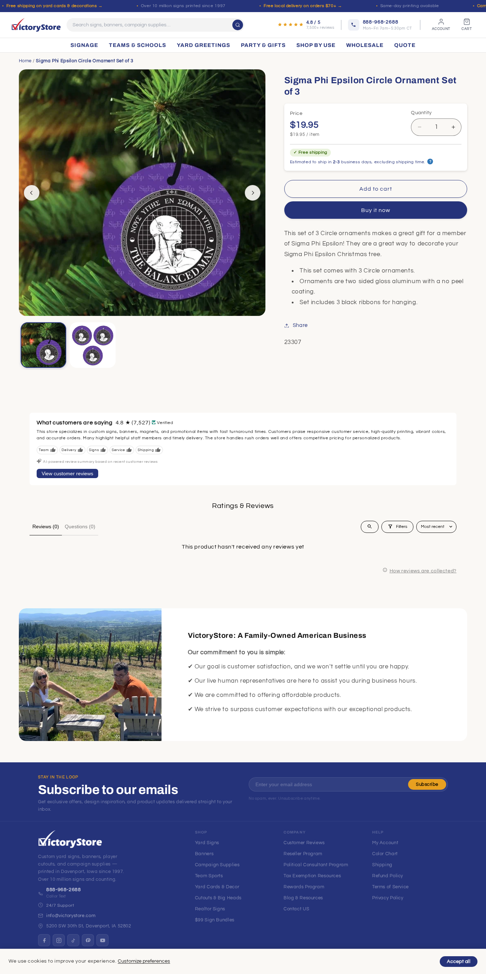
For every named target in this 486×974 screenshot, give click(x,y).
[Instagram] (59, 940)
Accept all (458, 961)
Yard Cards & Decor (217, 886)
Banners (204, 853)
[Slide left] (31, 193)
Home (25, 60)
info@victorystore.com (70, 915)
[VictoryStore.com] (36, 25)
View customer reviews (67, 473)
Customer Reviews (304, 842)
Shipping (382, 864)
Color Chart (385, 853)
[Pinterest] (88, 940)
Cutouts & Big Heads (218, 897)
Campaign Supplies (217, 864)
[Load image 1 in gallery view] (43, 345)
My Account (385, 842)
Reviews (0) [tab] (45, 526)
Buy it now (376, 210)
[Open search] (370, 526)
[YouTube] (102, 940)
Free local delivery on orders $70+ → (303, 6)
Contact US (296, 908)
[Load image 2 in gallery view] (92, 345)
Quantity (421, 112)
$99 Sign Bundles (214, 919)
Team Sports (209, 875)
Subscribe (427, 784)
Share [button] (300, 325)
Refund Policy (387, 875)
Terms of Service (390, 886)
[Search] (237, 25)
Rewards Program (304, 886)
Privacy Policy (387, 897)
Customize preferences (144, 961)
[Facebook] (44, 940)
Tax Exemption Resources (312, 875)
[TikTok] (73, 940)
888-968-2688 (63, 889)
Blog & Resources (303, 897)
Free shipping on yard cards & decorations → (54, 6)
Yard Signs (207, 842)
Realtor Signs (210, 908)
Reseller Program (303, 853)
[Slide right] (252, 193)
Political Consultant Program (316, 864)
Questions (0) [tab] (80, 526)
